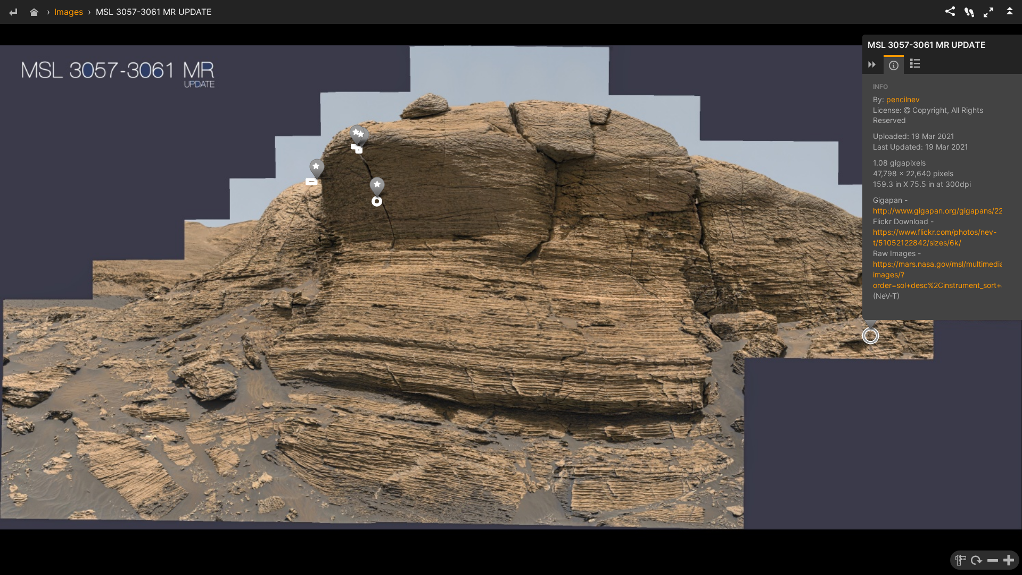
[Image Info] (894, 65)
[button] (988, 12)
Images (68, 11)
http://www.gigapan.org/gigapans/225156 (947, 210)
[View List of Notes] (915, 64)
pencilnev (903, 99)
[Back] (12, 13)
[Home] (34, 13)
